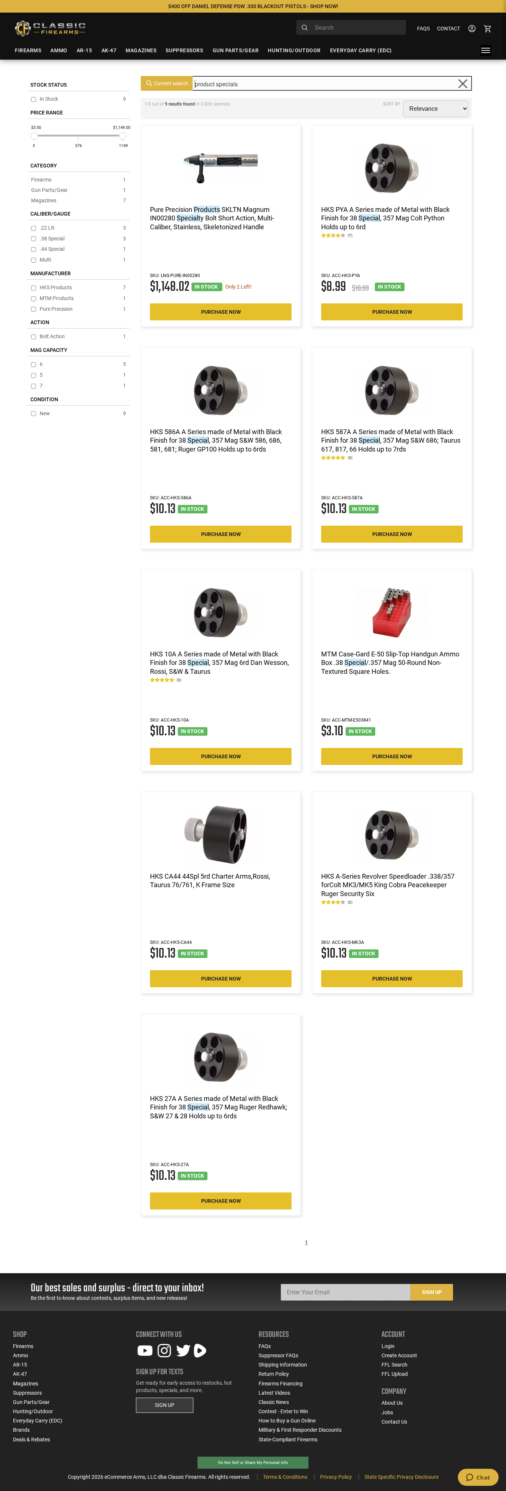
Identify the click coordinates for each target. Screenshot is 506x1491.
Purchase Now (221, 312)
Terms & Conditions (285, 1477)
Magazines (78, 200)
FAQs (423, 28)
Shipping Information (283, 1365)
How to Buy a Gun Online (287, 1421)
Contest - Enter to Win (283, 1411)
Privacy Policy (336, 1477)
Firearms (78, 179)
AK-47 (20, 1374)
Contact (448, 28)
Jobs (387, 1412)
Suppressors (27, 1393)
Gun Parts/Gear (78, 190)
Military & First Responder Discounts (300, 1430)
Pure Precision (83, 309)
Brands (21, 1430)
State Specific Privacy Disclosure (401, 1477)
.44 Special (83, 249)
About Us (392, 1403)
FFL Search (394, 1365)
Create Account (399, 1355)
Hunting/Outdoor (33, 1411)
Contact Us (394, 1422)
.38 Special (83, 239)
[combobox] (351, 27)
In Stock (83, 99)
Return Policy (274, 1374)
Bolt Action (83, 336)
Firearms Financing (281, 1384)
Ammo (20, 1355)
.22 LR (83, 228)
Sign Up (432, 1292)
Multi (83, 260)
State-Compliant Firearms (288, 1439)
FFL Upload (395, 1374)
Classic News (274, 1402)
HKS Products (83, 287)
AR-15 (20, 1365)
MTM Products (83, 298)
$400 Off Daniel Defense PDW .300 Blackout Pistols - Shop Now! (253, 6)
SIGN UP (164, 1405)
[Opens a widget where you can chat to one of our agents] (478, 1478)
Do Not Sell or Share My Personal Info (253, 1462)
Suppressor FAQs (278, 1355)
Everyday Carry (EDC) (37, 1421)
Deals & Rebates (31, 1439)
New (83, 413)
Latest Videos (274, 1393)
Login (388, 1346)
